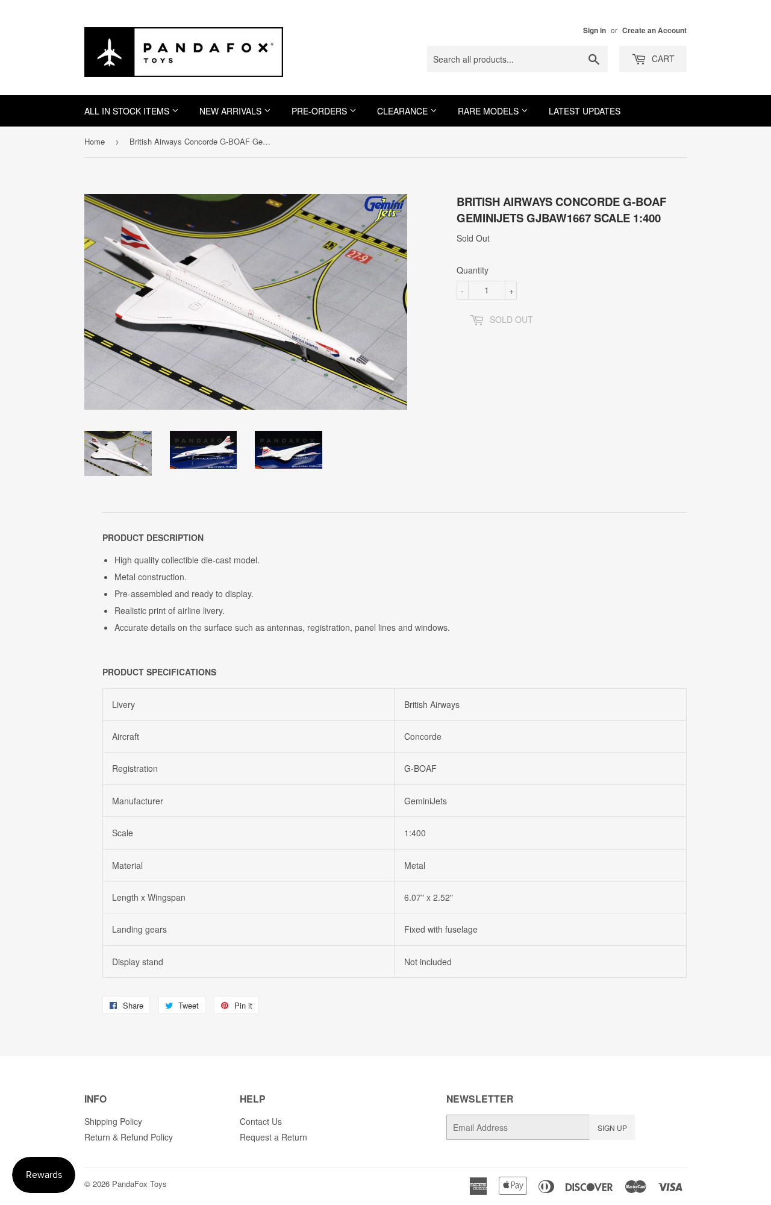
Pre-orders (320, 111)
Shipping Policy (113, 1121)
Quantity (473, 270)
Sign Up (612, 1127)
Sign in (594, 30)
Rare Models (489, 111)
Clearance (403, 111)
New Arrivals (231, 111)
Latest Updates (584, 111)
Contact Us (261, 1121)
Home (94, 141)
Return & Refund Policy (128, 1137)
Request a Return (273, 1137)
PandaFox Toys (139, 1183)
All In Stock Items (128, 111)
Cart (662, 58)
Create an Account (654, 30)
